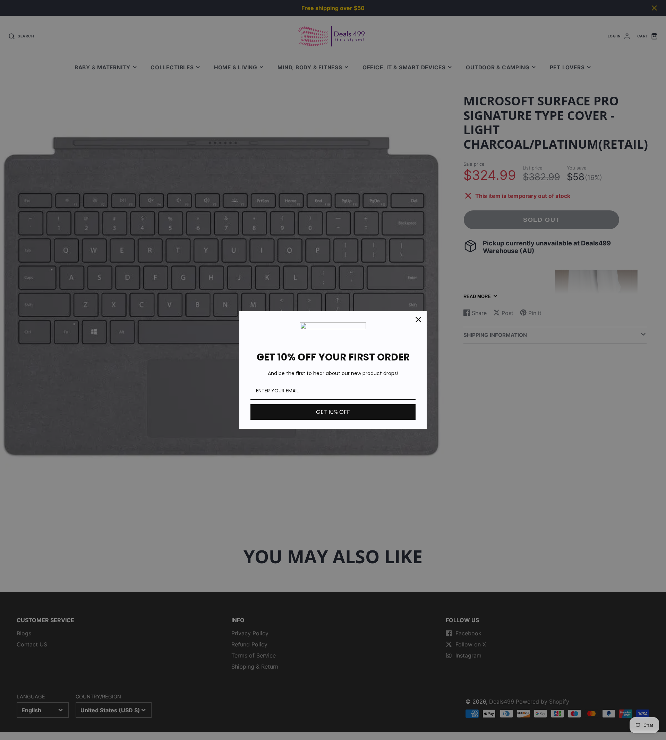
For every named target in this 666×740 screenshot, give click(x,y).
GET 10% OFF (333, 412)
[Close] (418, 319)
